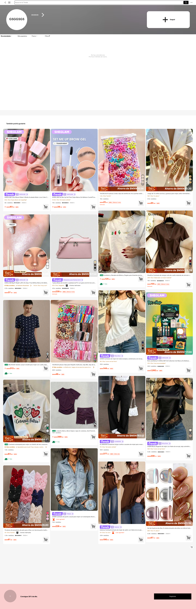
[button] (5, 2)
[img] (26, 273)
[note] (9, 373)
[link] (16, 19)
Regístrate (172, 596)
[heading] (86, 15)
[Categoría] (9, 2)
